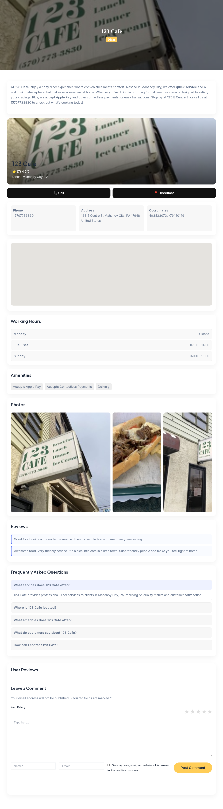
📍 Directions (164, 193)
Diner (111, 39)
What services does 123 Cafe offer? (42, 585)
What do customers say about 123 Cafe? (45, 632)
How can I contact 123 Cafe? (36, 645)
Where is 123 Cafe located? (35, 607)
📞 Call (58, 193)
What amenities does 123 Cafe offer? (42, 620)
